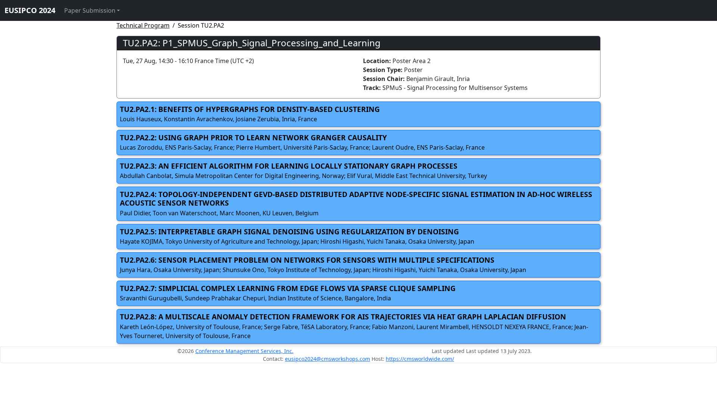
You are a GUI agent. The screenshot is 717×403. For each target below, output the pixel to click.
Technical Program (143, 25)
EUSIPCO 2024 (29, 10)
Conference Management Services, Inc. (244, 350)
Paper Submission (89, 10)
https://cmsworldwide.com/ (420, 358)
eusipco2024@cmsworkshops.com (327, 358)
